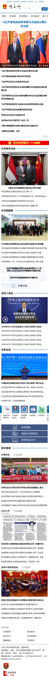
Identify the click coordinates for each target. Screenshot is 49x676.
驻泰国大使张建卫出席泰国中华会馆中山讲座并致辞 (22, 609)
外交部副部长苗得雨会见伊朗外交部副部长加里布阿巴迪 (24, 248)
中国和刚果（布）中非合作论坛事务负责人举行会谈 (22, 262)
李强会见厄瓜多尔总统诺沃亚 (13, 115)
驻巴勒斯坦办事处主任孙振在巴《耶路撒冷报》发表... (23, 557)
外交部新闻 (7, 210)
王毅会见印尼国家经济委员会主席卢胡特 (24, 188)
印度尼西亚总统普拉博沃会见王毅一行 (16, 191)
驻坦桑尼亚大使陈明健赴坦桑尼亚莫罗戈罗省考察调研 (23, 613)
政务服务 (26, 427)
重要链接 (6, 640)
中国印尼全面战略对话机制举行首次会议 (17, 201)
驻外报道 (6, 448)
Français (16, 1)
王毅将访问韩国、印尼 (10, 131)
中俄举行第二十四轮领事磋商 (13, 401)
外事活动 (5, 455)
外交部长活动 (8, 148)
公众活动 (18, 455)
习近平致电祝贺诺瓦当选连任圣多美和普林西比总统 (22, 104)
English (9, 1)
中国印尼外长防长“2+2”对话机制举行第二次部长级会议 (23, 196)
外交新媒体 (31, 636)
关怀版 (41, 1)
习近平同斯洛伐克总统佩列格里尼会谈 (16, 110)
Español (23, 1)
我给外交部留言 (29, 433)
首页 (4, 16)
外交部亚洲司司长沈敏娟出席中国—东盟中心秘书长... (23, 387)
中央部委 (6, 632)
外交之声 (5, 511)
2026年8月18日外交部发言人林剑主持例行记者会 (21, 340)
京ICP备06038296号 (33, 656)
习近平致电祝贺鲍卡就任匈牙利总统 (24, 22)
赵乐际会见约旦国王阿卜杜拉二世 (15, 120)
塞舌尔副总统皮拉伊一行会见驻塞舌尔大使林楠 (20, 492)
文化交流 (26, 567)
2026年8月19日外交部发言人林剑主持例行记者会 (21, 335)
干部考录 (30, 640)
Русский (30, 1)
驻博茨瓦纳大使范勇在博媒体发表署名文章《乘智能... (23, 548)
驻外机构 (30, 632)
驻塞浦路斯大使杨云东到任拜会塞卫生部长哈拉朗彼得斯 (24, 505)
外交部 (12, 16)
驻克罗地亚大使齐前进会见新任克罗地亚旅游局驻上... (23, 496)
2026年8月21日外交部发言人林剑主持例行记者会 (21, 327)
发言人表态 (7, 293)
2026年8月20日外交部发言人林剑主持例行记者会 (21, 331)
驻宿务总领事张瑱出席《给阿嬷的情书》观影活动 (21, 618)
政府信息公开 (28, 440)
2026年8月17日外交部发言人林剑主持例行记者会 (21, 344)
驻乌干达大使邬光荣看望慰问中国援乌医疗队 (19, 604)
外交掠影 (18, 511)
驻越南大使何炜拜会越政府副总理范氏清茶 (18, 501)
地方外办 (6, 636)
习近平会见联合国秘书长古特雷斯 (17, 65)
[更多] (45, 136)
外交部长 (23, 16)
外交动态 (35, 16)
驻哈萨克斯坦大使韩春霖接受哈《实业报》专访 (20, 562)
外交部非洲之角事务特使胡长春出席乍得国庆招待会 (22, 396)
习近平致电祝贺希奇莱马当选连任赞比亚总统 (19, 71)
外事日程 (22, 285)
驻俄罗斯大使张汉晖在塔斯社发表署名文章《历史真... (23, 553)
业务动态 (6, 349)
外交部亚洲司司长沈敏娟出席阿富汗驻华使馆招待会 (22, 392)
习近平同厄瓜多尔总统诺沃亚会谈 (15, 82)
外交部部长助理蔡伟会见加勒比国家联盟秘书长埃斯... (23, 257)
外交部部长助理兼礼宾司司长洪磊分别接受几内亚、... (23, 253)
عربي (36, 1)
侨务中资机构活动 (9, 567)
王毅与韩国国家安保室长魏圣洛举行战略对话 (19, 126)
